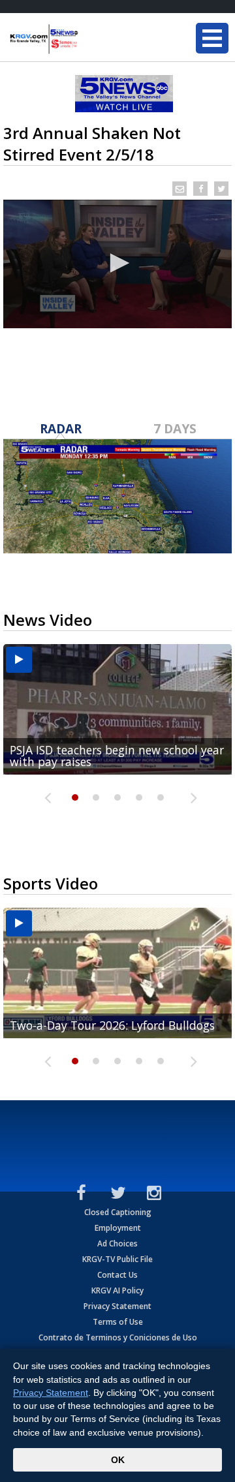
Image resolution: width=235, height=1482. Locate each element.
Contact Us (117, 1274)
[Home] (88, 39)
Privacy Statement (117, 1306)
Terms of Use (118, 1321)
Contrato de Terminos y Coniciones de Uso (118, 1337)
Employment (118, 1227)
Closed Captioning (117, 1212)
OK (118, 1460)
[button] (117, 263)
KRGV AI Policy (117, 1290)
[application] (117, 264)
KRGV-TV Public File (117, 1259)
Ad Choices (117, 1243)
